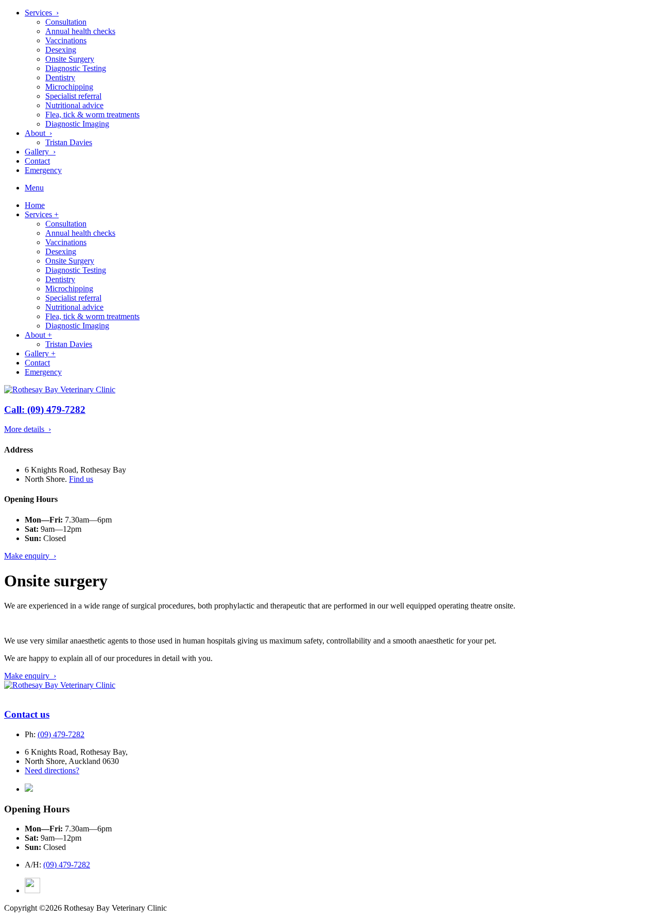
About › (38, 133)
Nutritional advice (74, 105)
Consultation (65, 22)
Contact (37, 161)
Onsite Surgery (69, 59)
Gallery (40, 353)
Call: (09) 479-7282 (44, 409)
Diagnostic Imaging (77, 123)
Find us (81, 479)
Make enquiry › (30, 555)
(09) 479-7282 (61, 734)
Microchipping (69, 86)
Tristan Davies (68, 142)
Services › (42, 12)
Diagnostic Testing (75, 68)
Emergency (43, 170)
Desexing (60, 49)
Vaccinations (65, 40)
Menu (34, 187)
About (38, 335)
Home (35, 205)
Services (42, 214)
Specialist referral (73, 96)
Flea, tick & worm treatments (92, 114)
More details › (27, 429)
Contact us (26, 714)
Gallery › (40, 151)
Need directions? (52, 770)
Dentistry (60, 77)
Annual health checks (80, 31)
